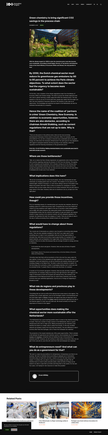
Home (90, 432)
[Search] (100, 4)
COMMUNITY (89, 4)
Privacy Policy (97, 432)
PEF (35, 210)
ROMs (51, 299)
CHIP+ (72, 4)
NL (97, 4)
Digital (42, 25)
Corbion (31, 337)
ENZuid (45, 297)
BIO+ (69, 4)
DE (94, 4)
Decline (14, 429)
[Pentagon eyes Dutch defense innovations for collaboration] (86, 410)
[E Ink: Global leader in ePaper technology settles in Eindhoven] (54, 410)
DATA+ (77, 4)
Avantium (39, 337)
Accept (7, 429)
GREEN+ (82, 4)
